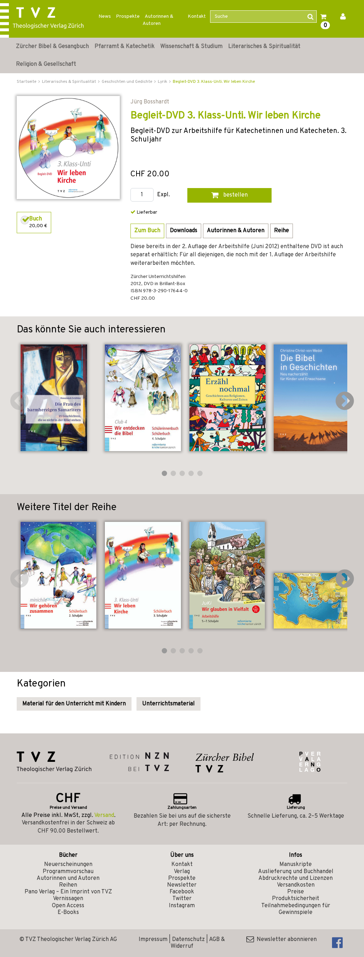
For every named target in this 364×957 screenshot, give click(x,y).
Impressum (153, 939)
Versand (104, 815)
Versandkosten (296, 885)
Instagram (182, 905)
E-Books (68, 912)
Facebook (182, 891)
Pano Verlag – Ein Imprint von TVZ (68, 891)
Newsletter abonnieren (285, 939)
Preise (295, 891)
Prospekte (128, 17)
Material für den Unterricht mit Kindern (74, 703)
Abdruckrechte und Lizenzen (295, 878)
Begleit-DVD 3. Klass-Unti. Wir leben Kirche (214, 82)
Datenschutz (188, 939)
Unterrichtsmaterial (168, 703)
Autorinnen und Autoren (68, 878)
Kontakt (197, 17)
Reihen (68, 885)
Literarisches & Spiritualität (264, 46)
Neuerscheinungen (68, 864)
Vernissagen (68, 898)
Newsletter (182, 885)
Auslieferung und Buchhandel (295, 871)
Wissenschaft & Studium (191, 46)
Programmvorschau (68, 871)
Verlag (182, 871)
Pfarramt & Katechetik (125, 46)
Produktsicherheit (295, 898)
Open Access (68, 905)
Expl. (163, 195)
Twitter (182, 898)
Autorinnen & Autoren (158, 20)
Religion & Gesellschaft (46, 64)
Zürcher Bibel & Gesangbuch (52, 46)
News (104, 17)
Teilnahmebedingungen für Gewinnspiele (295, 909)
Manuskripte (295, 864)
